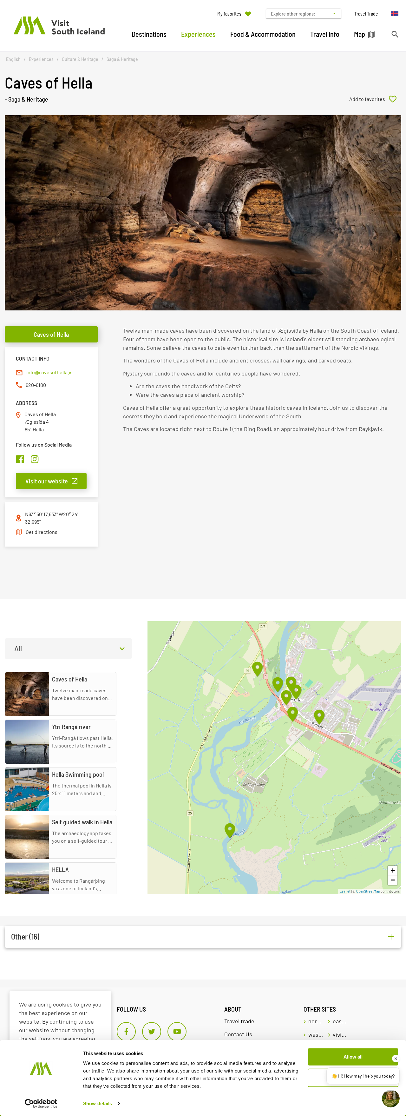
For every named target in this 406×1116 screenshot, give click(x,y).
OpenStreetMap (368, 891)
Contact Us (238, 1034)
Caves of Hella (51, 334)
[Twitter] (151, 1031)
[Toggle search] (395, 34)
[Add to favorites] (375, 99)
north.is (315, 1021)
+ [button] (393, 870)
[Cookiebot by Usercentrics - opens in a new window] (41, 1103)
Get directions (41, 532)
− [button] (393, 880)
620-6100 (36, 385)
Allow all (353, 1057)
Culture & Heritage (80, 59)
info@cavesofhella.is (49, 372)
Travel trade (239, 1021)
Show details (97, 1103)
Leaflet (345, 891)
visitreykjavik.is (340, 1034)
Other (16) (25, 936)
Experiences (41, 59)
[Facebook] (126, 1031)
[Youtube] (177, 1031)
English (13, 59)
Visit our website (46, 481)
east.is (340, 1021)
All (18, 648)
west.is (315, 1034)
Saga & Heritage (122, 59)
